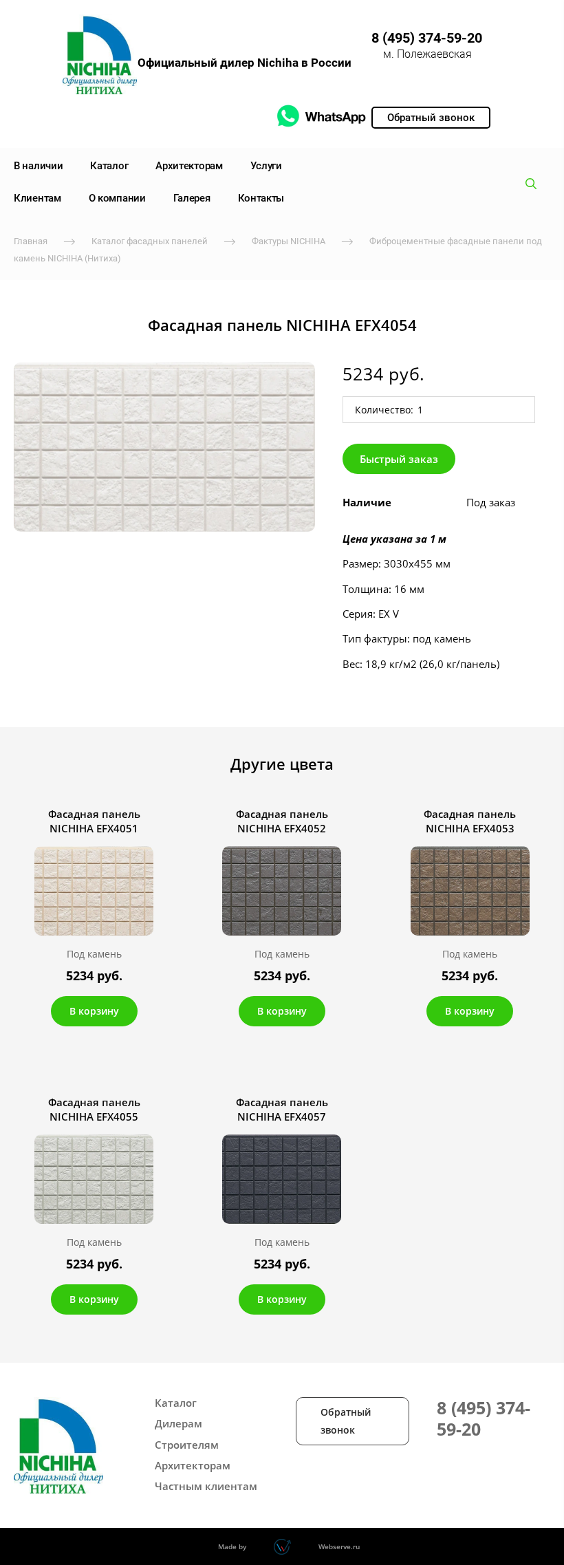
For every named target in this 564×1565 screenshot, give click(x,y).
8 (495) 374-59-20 (426, 38)
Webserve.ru (339, 1546)
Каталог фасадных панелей (149, 241)
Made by (232, 1546)
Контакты (261, 198)
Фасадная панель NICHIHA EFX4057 (282, 1109)
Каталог (109, 166)
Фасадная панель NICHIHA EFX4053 (470, 821)
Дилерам (178, 1423)
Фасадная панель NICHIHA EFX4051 (94, 821)
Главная (30, 241)
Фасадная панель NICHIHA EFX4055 (94, 1109)
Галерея (191, 198)
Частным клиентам (206, 1486)
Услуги (266, 166)
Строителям (187, 1444)
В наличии (38, 166)
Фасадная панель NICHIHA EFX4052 (282, 821)
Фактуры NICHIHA (288, 241)
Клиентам (37, 198)
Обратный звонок (346, 1420)
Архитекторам (188, 166)
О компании (117, 198)
